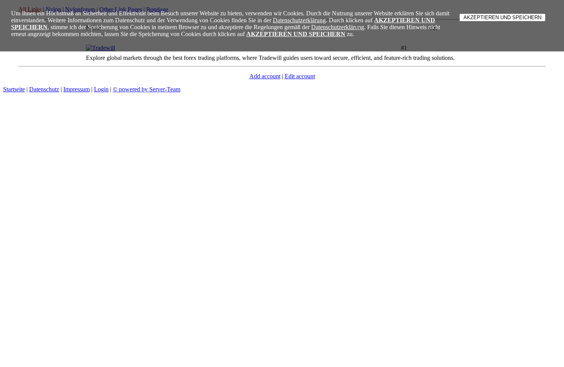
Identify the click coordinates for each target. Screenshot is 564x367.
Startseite (14, 89)
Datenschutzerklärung (299, 20)
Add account (264, 76)
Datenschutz (44, 89)
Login (101, 89)
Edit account (300, 76)
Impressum (76, 89)
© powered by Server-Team (146, 89)
